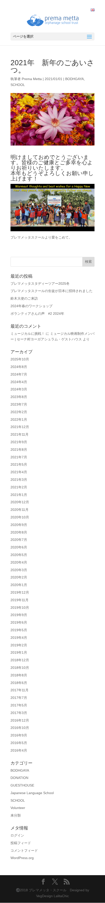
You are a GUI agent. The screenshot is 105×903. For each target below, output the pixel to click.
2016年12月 (19, 720)
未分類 (15, 815)
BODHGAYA (74, 79)
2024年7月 (18, 374)
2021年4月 (18, 472)
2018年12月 (19, 660)
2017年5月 (18, 705)
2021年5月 (18, 464)
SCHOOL (17, 85)
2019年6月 (18, 622)
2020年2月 (18, 577)
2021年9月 (18, 442)
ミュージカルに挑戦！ (27, 334)
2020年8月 (18, 532)
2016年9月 (18, 735)
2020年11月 (19, 510)
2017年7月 (18, 698)
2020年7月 (18, 540)
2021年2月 (18, 487)
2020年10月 (19, 517)
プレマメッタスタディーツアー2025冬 (40, 283)
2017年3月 (18, 713)
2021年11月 (19, 434)
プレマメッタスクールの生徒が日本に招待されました (51, 291)
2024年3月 (18, 389)
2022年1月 (18, 419)
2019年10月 (19, 607)
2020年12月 (19, 502)
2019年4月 (18, 638)
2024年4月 (18, 382)
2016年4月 (18, 750)
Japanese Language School (32, 793)
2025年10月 (19, 359)
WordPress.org (22, 858)
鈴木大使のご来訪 (24, 298)
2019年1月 (18, 652)
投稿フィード (20, 843)
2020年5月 (18, 555)
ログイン (17, 835)
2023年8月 (18, 397)
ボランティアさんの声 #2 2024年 (37, 313)
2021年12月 (19, 427)
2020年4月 (18, 562)
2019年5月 (18, 630)
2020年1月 (18, 585)
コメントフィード (24, 850)
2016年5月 (18, 743)
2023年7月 (18, 404)
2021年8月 (18, 450)
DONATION (19, 778)
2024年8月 (18, 367)
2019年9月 (18, 615)
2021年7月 (18, 457)
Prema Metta (32, 79)
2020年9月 (18, 525)
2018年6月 (18, 683)
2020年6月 (18, 547)
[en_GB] (92, 10)
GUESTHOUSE (22, 785)
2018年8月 (18, 675)
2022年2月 (18, 412)
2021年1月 (18, 495)
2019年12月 (19, 592)
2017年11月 (19, 690)
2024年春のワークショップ (31, 306)
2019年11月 (19, 600)
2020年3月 (18, 570)
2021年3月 (18, 480)
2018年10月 (19, 668)
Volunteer (17, 808)
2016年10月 (19, 728)
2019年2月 (18, 645)
